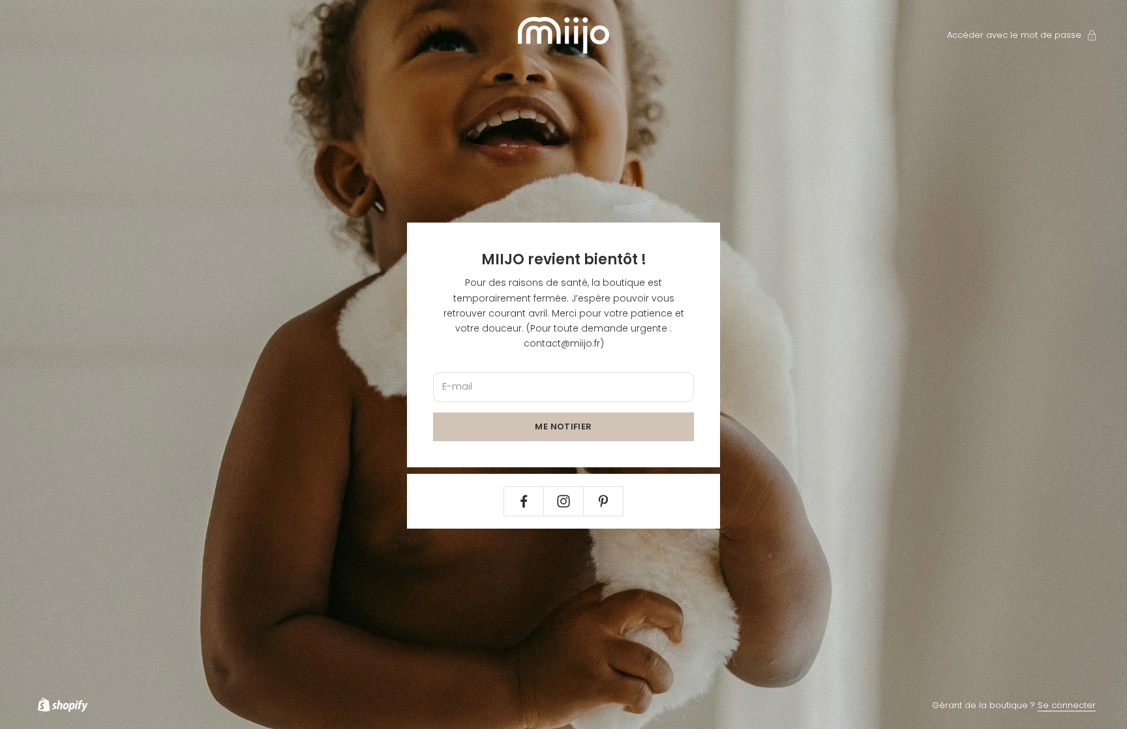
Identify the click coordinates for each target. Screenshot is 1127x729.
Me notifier (563, 426)
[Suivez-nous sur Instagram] (563, 501)
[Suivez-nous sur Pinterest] (603, 501)
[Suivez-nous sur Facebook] (523, 501)
